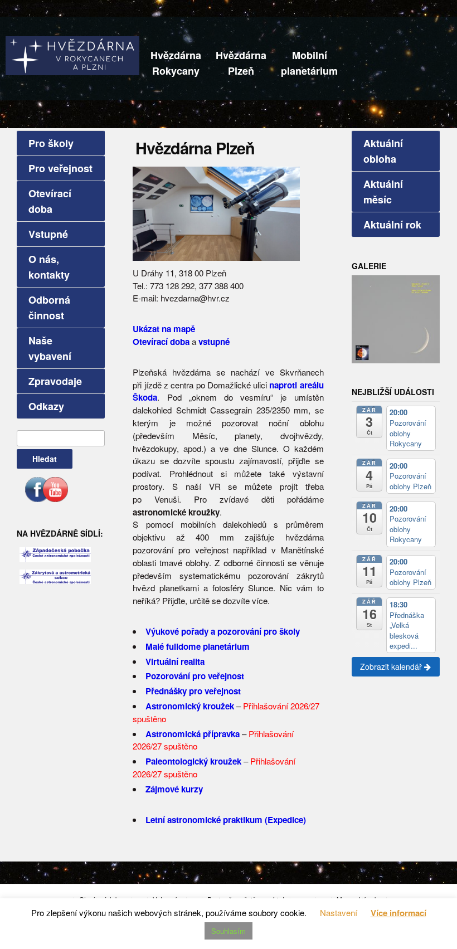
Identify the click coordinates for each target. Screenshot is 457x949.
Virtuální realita (175, 661)
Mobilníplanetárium (309, 63)
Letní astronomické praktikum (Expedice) (225, 820)
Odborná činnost (49, 308)
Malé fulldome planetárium (197, 646)
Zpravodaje (55, 381)
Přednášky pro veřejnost (193, 691)
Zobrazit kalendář (392, 666)
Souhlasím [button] (228, 931)
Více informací (398, 913)
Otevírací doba (49, 201)
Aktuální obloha (383, 151)
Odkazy (46, 406)
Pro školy (51, 143)
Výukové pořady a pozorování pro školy (222, 631)
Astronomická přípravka (192, 734)
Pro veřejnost (60, 168)
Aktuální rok (392, 224)
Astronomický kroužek (189, 706)
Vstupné (48, 234)
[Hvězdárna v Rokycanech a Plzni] (72, 54)
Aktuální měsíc (383, 192)
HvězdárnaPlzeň (241, 63)
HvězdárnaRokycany (175, 63)
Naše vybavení (49, 348)
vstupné (214, 341)
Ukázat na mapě (164, 329)
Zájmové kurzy (174, 789)
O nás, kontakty (49, 267)
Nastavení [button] (338, 912)
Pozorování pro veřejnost (194, 676)
